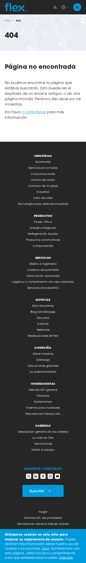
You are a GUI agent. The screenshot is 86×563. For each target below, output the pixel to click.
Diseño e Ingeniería (43, 263)
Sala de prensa (43, 305)
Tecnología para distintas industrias (43, 203)
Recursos (43, 317)
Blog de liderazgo (43, 311)
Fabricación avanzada (43, 275)
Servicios (43, 258)
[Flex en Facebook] (43, 476)
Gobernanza (43, 401)
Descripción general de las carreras (43, 431)
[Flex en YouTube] (57, 476)
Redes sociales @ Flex (43, 335)
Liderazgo (43, 359)
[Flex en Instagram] (50, 476)
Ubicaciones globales (43, 365)
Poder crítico (43, 221)
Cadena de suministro (43, 269)
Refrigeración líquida (43, 233)
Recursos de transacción (42, 413)
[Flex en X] (28, 476)
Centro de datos (43, 179)
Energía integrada (43, 227)
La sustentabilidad (43, 371)
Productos (43, 216)
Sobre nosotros (43, 353)
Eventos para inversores (43, 407)
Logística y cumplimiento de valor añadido (43, 281)
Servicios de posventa (43, 287)
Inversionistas (43, 384)
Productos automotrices (43, 239)
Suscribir (37, 491)
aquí (45, 548)
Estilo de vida (42, 197)
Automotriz (43, 161)
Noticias (43, 300)
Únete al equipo (43, 449)
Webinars (43, 329)
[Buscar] (55, 7)
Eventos (42, 323)
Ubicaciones (43, 443)
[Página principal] (16, 7)
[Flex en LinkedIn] (35, 476)
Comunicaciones (43, 173)
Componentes (43, 245)
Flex (7, 20)
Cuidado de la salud (43, 185)
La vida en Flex (43, 437)
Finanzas (43, 395)
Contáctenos (34, 112)
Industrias (43, 156)
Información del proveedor (43, 517)
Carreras (43, 425)
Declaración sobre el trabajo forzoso (43, 523)
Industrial (43, 191)
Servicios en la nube (43, 167)
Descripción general (43, 389)
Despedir (66, 558)
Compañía (43, 348)
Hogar (43, 511)
